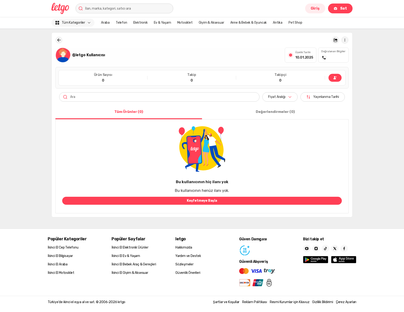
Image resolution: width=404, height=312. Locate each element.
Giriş (315, 8)
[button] (335, 40)
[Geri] (58, 40)
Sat (343, 8)
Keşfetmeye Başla (202, 201)
